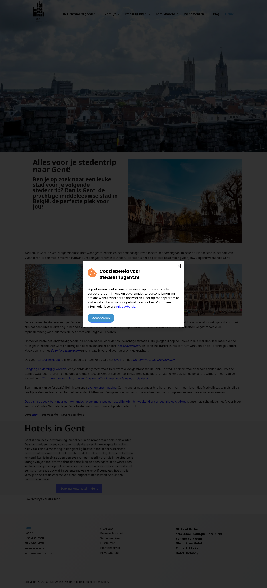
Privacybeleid (125, 307)
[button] (178, 266)
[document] (133, 294)
